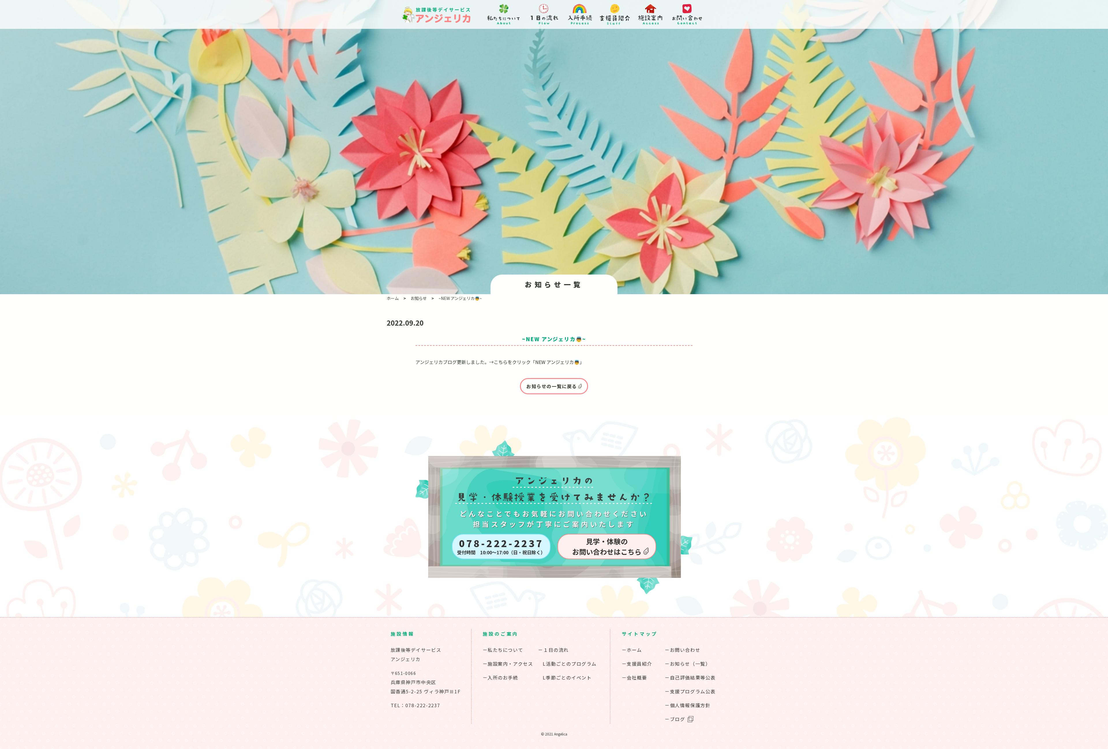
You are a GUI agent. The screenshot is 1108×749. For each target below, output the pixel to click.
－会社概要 (634, 677)
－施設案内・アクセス (508, 663)
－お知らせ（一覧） (687, 663)
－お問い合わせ (682, 649)
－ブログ (675, 719)
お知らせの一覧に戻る (551, 386)
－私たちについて (503, 649)
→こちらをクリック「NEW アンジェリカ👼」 (536, 361)
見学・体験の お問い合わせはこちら (606, 546)
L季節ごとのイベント (567, 677)
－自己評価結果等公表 (690, 677)
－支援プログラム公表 (690, 691)
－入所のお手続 (500, 677)
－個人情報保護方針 (687, 705)
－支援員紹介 (637, 663)
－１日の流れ (553, 649)
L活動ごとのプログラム (570, 663)
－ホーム (632, 649)
